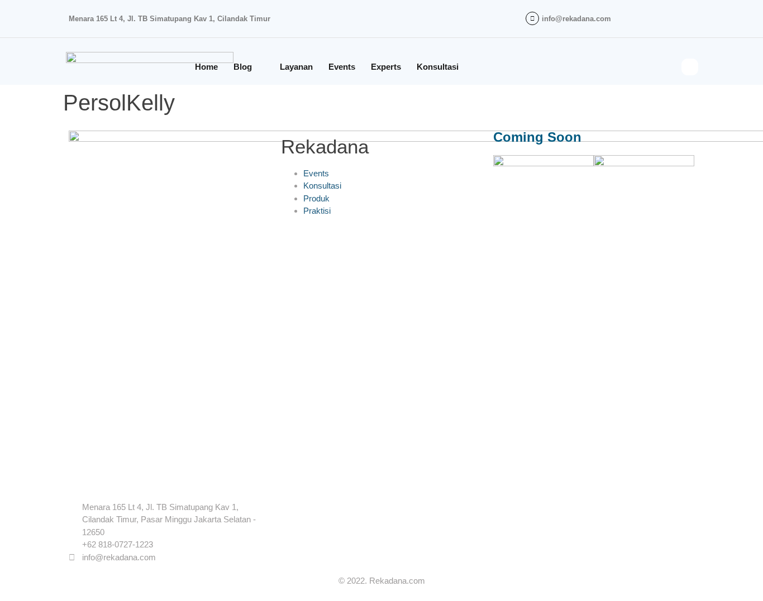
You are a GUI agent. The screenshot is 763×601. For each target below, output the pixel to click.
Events (341, 66)
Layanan (296, 66)
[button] (689, 67)
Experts (386, 66)
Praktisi (317, 210)
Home (206, 66)
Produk (316, 198)
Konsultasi (438, 66)
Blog (242, 66)
